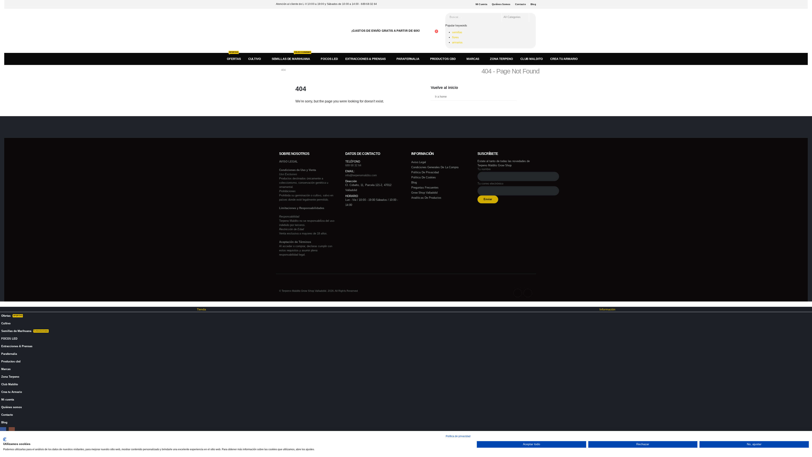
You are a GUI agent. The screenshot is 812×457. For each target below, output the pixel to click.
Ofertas (234, 57)
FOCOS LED (329, 59)
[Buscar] (532, 17)
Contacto (520, 4)
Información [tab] (607, 309)
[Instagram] (528, 293)
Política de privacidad (425, 172)
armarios (457, 42)
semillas (457, 32)
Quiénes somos (501, 4)
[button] (2, 304)
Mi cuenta (481, 4)
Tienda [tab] (201, 309)
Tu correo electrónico (490, 183)
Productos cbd (443, 59)
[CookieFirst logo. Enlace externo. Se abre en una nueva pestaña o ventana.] (4, 439)
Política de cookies (423, 177)
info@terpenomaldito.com (361, 175)
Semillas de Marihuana (291, 57)
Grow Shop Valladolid (424, 192)
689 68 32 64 (353, 165)
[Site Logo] (294, 30)
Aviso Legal (418, 162)
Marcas (472, 59)
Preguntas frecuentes (425, 187)
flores (455, 37)
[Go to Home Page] (274, 70)
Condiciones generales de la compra (434, 167)
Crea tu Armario (563, 59)
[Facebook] (517, 293)
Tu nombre (484, 169)
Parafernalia (407, 59)
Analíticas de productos (426, 197)
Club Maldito (531, 59)
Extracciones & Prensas (365, 59)
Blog (533, 4)
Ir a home (441, 96)
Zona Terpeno (501, 59)
